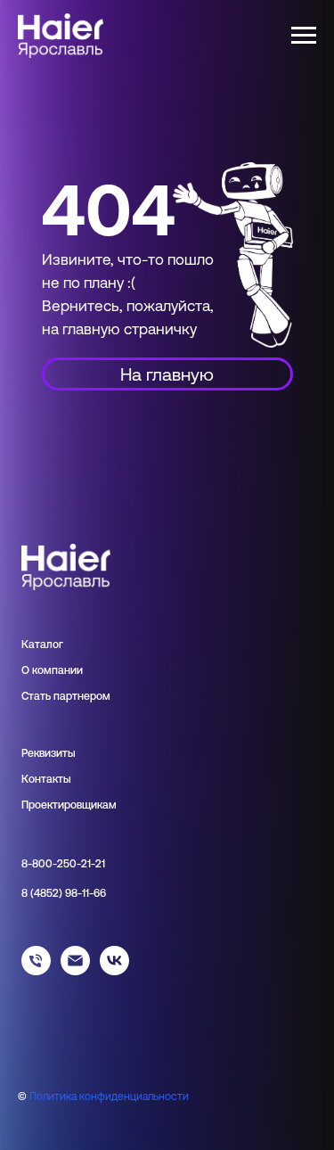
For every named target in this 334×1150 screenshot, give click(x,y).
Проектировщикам (69, 805)
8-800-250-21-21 (63, 864)
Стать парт (49, 696)
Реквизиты (48, 753)
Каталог (42, 644)
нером (93, 696)
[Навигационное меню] (303, 36)
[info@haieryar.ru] (75, 970)
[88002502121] (36, 970)
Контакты (46, 779)
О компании (52, 670)
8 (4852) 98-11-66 (63, 893)
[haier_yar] (114, 970)
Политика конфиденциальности (109, 1096)
